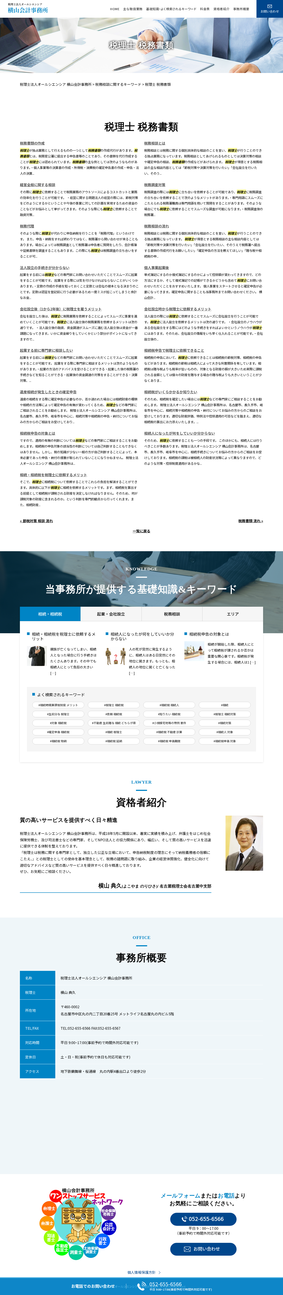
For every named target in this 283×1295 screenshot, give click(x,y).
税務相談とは (154, 143)
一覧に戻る (141, 531)
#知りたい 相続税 (169, 714)
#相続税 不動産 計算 (169, 732)
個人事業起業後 (156, 267)
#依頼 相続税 (113, 714)
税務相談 (172, 614)
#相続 (224, 705)
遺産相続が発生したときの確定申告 (48, 391)
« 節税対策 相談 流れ (36, 520)
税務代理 (27, 226)
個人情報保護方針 (141, 1272)
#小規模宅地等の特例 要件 (169, 723)
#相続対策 (224, 723)
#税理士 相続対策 (225, 714)
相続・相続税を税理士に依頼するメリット (53, 474)
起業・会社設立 (111, 614)
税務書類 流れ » (250, 520)
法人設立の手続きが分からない (44, 267)
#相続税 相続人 (169, 705)
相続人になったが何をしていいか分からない (179, 433)
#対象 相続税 (58, 723)
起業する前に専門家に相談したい (46, 350)
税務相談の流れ (156, 226)
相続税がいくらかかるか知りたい (170, 391)
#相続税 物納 (58, 741)
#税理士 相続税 (114, 705)
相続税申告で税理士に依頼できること (174, 350)
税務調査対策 (154, 184)
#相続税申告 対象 (225, 741)
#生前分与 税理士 (58, 714)
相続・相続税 (50, 614)
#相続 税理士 (113, 732)
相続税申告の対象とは (37, 433)
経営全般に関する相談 (37, 184)
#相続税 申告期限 (169, 741)
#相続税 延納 (113, 741)
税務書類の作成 (32, 143)
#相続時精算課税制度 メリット (58, 705)
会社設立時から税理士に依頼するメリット (177, 309)
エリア (233, 614)
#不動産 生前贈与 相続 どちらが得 (114, 723)
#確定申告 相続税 (58, 732)
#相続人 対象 (224, 732)
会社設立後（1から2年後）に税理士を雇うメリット (61, 309)
